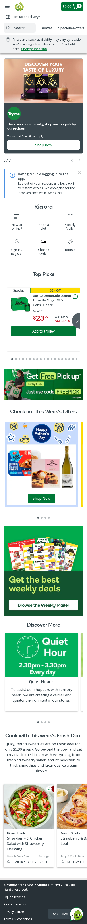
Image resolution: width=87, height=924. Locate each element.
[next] (76, 321)
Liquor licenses (14, 897)
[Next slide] (80, 160)
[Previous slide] (72, 160)
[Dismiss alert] (79, 173)
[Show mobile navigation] (7, 6)
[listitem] (38, 518)
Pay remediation (15, 904)
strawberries (33, 743)
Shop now (43, 145)
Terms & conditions (18, 919)
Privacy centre (14, 911)
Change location (34, 49)
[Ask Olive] (76, 915)
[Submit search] (8, 28)
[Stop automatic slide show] (64, 160)
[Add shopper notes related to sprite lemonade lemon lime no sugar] (75, 296)
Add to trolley (43, 331)
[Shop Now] (41, 463)
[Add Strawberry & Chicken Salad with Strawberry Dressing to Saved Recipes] (49, 789)
